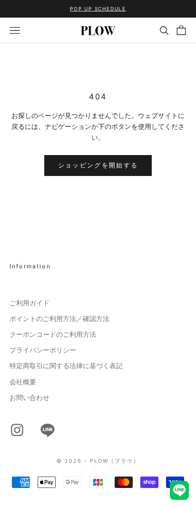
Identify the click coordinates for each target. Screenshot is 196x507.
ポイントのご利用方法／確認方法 (59, 318)
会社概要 (23, 382)
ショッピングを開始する (98, 165)
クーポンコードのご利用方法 (53, 334)
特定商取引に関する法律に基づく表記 (66, 366)
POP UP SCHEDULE (98, 8)
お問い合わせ (29, 397)
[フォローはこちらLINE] (47, 430)
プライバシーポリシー (43, 350)
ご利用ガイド (29, 303)
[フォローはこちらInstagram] (17, 430)
